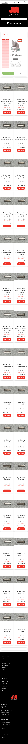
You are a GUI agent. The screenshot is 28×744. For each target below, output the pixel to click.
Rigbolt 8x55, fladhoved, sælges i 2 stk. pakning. (7, 290)
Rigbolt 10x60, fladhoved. (7, 516)
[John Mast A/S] (14, 697)
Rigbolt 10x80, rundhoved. (7, 592)
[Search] (26, 19)
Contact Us (4, 661)
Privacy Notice (5, 672)
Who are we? (5, 659)
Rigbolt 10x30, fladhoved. (7, 403)
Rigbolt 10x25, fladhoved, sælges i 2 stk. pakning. (21, 366)
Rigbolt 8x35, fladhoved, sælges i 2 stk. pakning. (7, 214)
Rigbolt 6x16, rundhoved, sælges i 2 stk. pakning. (7, 101)
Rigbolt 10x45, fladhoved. (21, 441)
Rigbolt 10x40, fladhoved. (7, 441)
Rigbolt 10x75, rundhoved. (21, 554)
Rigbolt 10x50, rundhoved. (7, 479)
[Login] (22, 2)
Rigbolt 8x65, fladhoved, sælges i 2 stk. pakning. (7, 328)
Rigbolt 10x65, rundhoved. (21, 516)
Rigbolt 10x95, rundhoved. (21, 592)
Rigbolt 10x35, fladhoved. (21, 403)
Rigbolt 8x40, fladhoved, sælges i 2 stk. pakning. (21, 214)
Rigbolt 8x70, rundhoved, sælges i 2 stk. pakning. (21, 328)
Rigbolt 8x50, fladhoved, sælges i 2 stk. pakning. (21, 252)
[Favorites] (18, 2)
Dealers (4, 667)
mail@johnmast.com (5, 712)
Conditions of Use (6, 663)
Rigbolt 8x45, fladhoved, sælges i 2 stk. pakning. (7, 252)
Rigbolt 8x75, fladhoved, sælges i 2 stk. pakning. (7, 366)
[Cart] (25, 2)
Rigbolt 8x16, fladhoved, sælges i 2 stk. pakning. (21, 101)
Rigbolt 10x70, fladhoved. (7, 554)
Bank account (5, 665)
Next (24, 649)
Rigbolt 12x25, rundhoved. (7, 630)
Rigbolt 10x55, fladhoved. (21, 479)
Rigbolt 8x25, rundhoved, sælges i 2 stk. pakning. (21, 139)
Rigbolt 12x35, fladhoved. (21, 630)
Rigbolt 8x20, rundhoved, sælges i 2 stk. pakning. (7, 139)
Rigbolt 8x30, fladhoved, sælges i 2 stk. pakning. (7, 177)
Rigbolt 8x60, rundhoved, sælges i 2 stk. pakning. (21, 290)
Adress (3, 669)
